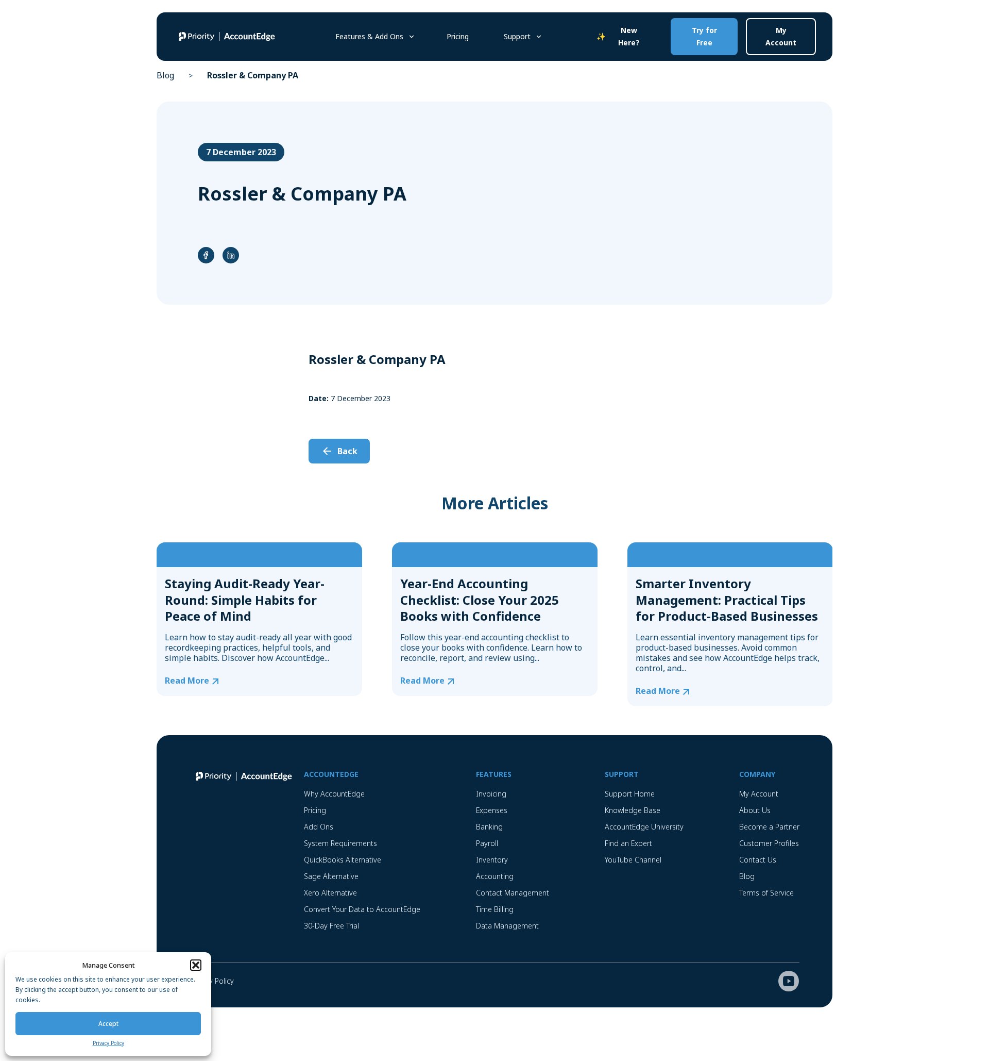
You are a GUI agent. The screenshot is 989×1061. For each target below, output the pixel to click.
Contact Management (512, 893)
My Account (780, 36)
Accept (108, 1023)
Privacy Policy (108, 1043)
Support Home (630, 794)
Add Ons (318, 827)
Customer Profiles (769, 843)
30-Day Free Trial (331, 926)
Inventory (492, 860)
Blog (165, 75)
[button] (196, 965)
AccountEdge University (644, 827)
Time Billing (495, 909)
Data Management (507, 926)
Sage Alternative (331, 876)
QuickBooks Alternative (342, 860)
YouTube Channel (633, 860)
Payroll (487, 843)
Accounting (495, 876)
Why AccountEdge (334, 794)
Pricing (458, 36)
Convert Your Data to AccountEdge (362, 909)
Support (517, 36)
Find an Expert (628, 843)
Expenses (491, 810)
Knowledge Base (632, 810)
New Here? (629, 36)
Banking (489, 827)
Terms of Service (766, 893)
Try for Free (704, 36)
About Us (755, 810)
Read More (187, 680)
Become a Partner (769, 827)
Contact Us (757, 860)
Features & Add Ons (369, 36)
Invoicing (491, 794)
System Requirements (340, 843)
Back (347, 451)
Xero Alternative (330, 893)
